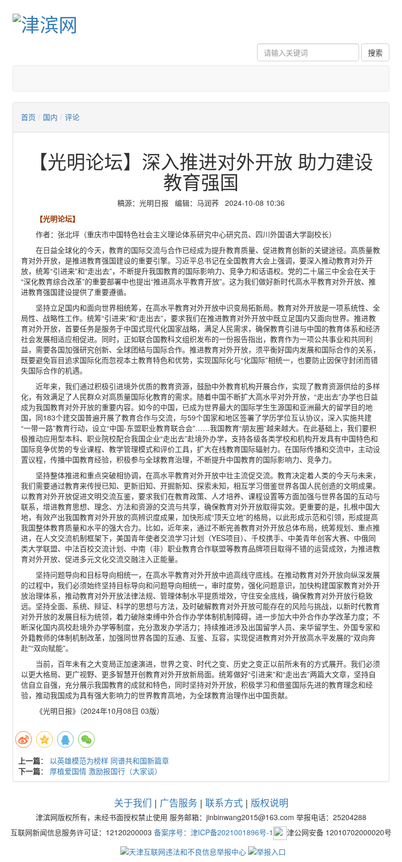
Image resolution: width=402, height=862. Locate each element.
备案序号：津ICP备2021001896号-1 (213, 832)
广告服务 (178, 802)
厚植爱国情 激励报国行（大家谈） (106, 771)
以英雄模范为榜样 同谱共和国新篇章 (109, 760)
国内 (50, 117)
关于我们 (133, 802)
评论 (72, 117)
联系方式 (224, 802)
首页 (28, 117)
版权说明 (269, 802)
